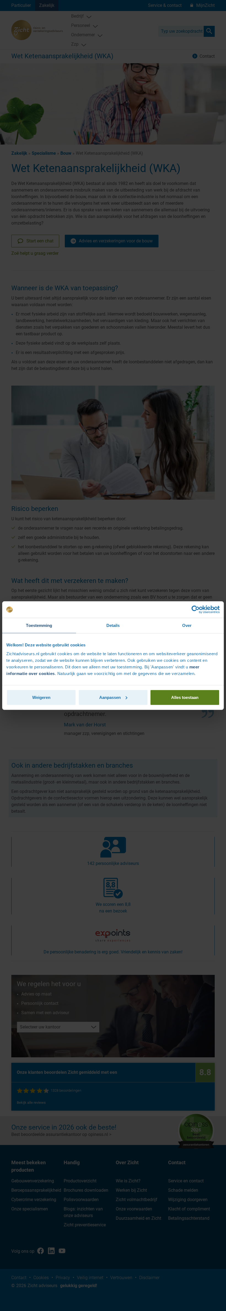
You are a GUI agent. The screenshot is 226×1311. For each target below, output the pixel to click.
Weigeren (41, 697)
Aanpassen (110, 697)
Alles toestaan (184, 697)
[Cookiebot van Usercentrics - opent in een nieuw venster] (195, 609)
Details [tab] (113, 625)
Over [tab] (187, 625)
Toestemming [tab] (39, 625)
